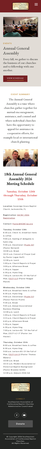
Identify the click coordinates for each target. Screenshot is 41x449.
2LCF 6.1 (13, 278)
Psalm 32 (29, 245)
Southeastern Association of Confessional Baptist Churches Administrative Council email (20, 404)
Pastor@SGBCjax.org (23, 224)
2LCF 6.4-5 (14, 354)
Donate (20, 423)
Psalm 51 (29, 296)
